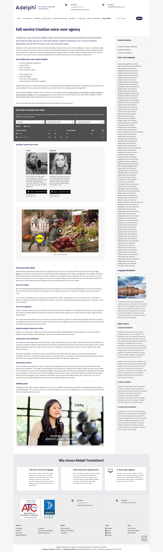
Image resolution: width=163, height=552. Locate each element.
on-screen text (44, 95)
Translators (64, 532)
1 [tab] (49, 130)
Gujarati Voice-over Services (127, 145)
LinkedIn (109, 532)
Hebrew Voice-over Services (127, 152)
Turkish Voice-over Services (127, 252)
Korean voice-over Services (127, 177)
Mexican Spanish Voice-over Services (130, 202)
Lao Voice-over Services (126, 182)
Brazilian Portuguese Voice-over (128, 93)
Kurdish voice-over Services (127, 179)
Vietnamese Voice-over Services (129, 259)
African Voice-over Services (127, 68)
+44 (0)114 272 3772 (77, 7)
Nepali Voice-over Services (127, 209)
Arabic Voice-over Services (127, 80)
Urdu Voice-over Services (126, 256)
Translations (27, 18)
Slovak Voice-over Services (127, 227)
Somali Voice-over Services (127, 229)
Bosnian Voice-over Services (127, 91)
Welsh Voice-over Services (127, 261)
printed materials (95, 92)
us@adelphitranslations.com (116, 6)
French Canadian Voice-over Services (130, 132)
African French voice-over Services (129, 66)
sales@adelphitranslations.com (80, 9)
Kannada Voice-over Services (128, 173)
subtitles (30, 95)
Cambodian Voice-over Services (128, 100)
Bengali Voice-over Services (127, 89)
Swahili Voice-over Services (127, 234)
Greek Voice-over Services (127, 143)
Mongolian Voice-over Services (128, 207)
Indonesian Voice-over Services (128, 164)
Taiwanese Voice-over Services (128, 241)
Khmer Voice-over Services (127, 175)
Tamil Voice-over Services (126, 243)
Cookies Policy (132, 532)
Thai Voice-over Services (126, 245)
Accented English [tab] (71, 130)
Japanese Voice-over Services (128, 170)
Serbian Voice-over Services (127, 225)
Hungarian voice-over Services (128, 159)
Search (139, 18)
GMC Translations (94, 18)
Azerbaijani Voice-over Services (128, 86)
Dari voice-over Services (126, 116)
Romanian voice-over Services (128, 220)
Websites (71, 18)
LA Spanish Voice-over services (128, 184)
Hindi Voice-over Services (126, 154)
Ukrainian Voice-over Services (128, 254)
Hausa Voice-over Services (127, 150)
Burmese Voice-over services (127, 98)
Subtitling (36, 18)
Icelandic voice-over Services (127, 161)
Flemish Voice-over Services (127, 130)
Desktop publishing (60, 18)
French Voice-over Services (127, 134)
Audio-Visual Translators (67, 530)
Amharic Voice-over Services (127, 77)
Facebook (109, 528)
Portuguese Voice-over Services (128, 216)
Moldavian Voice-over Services (128, 204)
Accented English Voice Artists (128, 64)
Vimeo (108, 530)
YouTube (109, 535)
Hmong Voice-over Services (127, 157)
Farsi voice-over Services (126, 125)
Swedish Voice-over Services (127, 236)
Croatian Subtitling (124, 50)
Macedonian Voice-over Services (129, 191)
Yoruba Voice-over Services (127, 263)
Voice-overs (46, 18)
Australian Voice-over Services (128, 84)
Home (19, 18)
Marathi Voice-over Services (127, 200)
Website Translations (44, 532)
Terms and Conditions (134, 530)
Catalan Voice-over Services (127, 105)
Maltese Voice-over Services (127, 195)
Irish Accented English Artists (127, 166)
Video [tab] (92, 130)
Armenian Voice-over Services (128, 82)
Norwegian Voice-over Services (128, 211)
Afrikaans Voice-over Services (128, 71)
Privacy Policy (132, 528)
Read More (30, 195)
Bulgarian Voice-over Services (128, 96)
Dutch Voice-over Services (126, 118)
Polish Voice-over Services (127, 213)
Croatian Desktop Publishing (127, 47)
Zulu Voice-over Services (126, 266)
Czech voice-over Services (127, 111)
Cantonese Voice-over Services (128, 102)
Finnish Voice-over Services (127, 127)
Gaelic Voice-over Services (127, 136)
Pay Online (106, 18)
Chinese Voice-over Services (127, 107)
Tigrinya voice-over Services (127, 250)
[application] (45, 192)
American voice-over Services (128, 75)
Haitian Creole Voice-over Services (129, 148)
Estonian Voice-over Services (127, 123)
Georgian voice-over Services (128, 139)
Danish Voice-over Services (127, 114)
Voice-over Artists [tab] (21, 130)
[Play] (29, 192)
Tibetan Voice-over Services (127, 247)
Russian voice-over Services (127, 222)
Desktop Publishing (21, 535)
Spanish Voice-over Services (127, 232)
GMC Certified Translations (45, 530)
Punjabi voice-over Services (127, 218)
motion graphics (73, 92)
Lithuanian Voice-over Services (128, 188)
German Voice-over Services (127, 141)
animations (86, 92)
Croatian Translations (125, 53)
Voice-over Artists (65, 528)
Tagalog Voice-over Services (127, 238)
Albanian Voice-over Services (128, 73)
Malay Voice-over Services (127, 193)
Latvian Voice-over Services (127, 186)
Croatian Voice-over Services (127, 109)
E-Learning (81, 18)
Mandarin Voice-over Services (128, 198)
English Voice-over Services (127, 120)
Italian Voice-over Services (127, 168)
